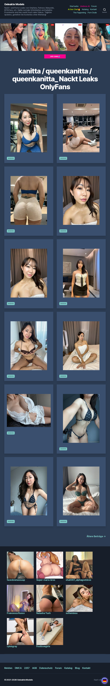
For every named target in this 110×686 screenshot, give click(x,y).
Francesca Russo (16, 613)
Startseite (74, 6)
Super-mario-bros (45, 580)
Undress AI (85, 6)
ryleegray (12, 646)
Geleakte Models (14, 4)
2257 (27, 668)
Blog (77, 668)
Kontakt (93, 9)
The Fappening (79, 12)
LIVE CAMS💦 (55, 56)
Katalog (85, 9)
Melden (8, 668)
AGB (34, 668)
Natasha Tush (43, 613)
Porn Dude (92, 12)
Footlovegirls (43, 646)
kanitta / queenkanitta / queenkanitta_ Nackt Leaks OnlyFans (55, 79)
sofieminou (71, 613)
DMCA (18, 668)
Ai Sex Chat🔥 (74, 9)
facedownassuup (16, 580)
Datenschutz (46, 668)
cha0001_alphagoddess (78, 580)
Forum (94, 6)
